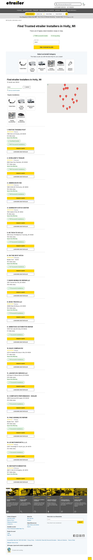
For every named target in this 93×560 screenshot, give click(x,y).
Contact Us (9, 524)
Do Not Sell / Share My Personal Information (45, 540)
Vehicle (42, 10)
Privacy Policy (31, 540)
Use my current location (14, 90)
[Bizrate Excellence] (9, 550)
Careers (29, 520)
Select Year (39, 14)
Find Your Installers (46, 47)
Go (66, 14)
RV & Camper (50, 10)
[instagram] (80, 536)
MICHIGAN (15, 20)
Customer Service (60, 7)
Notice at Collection (62, 540)
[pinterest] (77, 536)
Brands (63, 10)
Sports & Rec (27, 10)
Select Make (49, 14)
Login (8, 533)
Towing (19, 10)
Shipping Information (12, 522)
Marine (57, 10)
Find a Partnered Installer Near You (15, 528)
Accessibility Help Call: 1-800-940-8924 (16, 540)
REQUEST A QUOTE (20, 148)
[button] (63, 99)
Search (27, 87)
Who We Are (30, 518)
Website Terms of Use (12, 542)
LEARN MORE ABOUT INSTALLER (21, 151)
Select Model (59, 14)
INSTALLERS (9, 20)
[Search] (57, 4)
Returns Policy (10, 520)
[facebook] (74, 536)
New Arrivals (71, 10)
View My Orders (11, 518)
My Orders (70, 7)
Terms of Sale (71, 540)
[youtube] (83, 536)
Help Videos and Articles (33, 524)
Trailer (35, 10)
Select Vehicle (30, 14)
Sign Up (9, 535)
